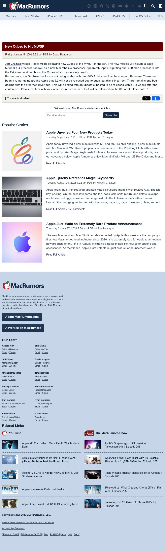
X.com (12, 352)
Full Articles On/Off (31, 534)
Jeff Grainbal (13, 63)
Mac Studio (32, 16)
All (160, 16)
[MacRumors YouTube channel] (120, 6)
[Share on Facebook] (156, 98)
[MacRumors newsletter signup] (139, 6)
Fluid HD (54, 534)
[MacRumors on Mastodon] (114, 6)
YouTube (15, 433)
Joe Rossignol (105, 137)
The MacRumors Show (111, 433)
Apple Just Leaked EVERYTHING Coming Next (50, 504)
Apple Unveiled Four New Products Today (79, 132)
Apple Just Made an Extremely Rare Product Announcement (94, 224)
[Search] (154, 6)
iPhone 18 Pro (55, 16)
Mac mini (11, 16)
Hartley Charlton (106, 182)
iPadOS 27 (118, 16)
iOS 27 (100, 16)
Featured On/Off (11, 534)
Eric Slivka (40, 345)
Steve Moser (8, 413)
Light (70, 534)
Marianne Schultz (44, 386)
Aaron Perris (41, 413)
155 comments (76, 209)
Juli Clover (7, 359)
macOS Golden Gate (146, 16)
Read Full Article (55, 163)
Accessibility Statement (13, 528)
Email (4, 352)
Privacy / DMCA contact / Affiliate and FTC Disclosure (28, 522)
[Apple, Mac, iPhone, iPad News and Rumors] (29, 10)
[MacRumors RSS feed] (133, 6)
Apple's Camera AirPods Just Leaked (43, 489)
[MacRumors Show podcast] (89, 6)
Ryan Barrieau (42, 400)
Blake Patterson (62, 54)
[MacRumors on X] (107, 6)
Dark (76, 534)
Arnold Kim (8, 345)
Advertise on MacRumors (23, 327)
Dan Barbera (8, 400)
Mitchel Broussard (11, 373)
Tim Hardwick (42, 373)
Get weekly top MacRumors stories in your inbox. (82, 108)
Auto (63, 534)
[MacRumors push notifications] (127, 6)
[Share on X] (146, 98)
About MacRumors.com (22, 316)
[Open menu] (4, 6)
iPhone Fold (80, 16)
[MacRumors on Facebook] (102, 6)
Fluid (46, 534)
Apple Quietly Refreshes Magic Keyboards (80, 178)
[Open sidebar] (160, 6)
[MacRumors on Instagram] (95, 6)
